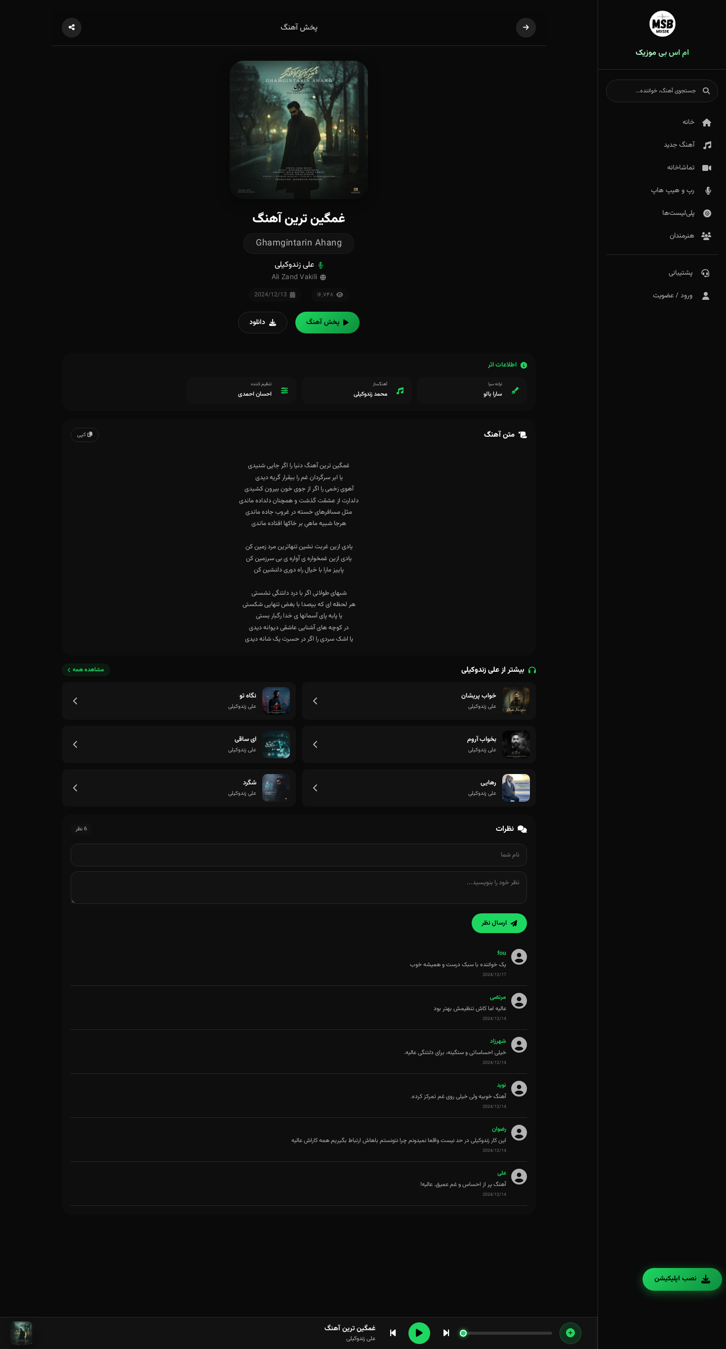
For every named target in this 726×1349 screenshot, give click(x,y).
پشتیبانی (680, 273)
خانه (688, 122)
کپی (82, 435)
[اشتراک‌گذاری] (71, 28)
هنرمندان (682, 236)
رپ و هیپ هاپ (672, 190)
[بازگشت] (526, 28)
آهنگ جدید (679, 145)
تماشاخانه (680, 168)
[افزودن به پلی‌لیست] (570, 1333)
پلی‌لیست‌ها (678, 213)
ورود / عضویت (672, 295)
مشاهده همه (88, 669)
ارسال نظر (494, 923)
